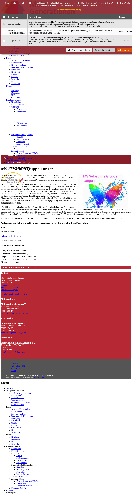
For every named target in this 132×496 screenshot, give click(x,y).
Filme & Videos (17, 104)
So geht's (20, 137)
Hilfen (13, 95)
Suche (13, 371)
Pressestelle (21, 155)
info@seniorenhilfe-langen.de (13, 352)
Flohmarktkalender (24, 158)
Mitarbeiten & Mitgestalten (22, 135)
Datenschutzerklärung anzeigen (70, 10)
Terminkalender (17, 397)
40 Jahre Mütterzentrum (21, 393)
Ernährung (15, 74)
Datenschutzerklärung (19, 366)
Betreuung (15, 93)
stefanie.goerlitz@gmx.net (11, 236)
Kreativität (15, 72)
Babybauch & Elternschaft (22, 67)
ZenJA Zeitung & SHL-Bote (28, 153)
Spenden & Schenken (20, 146)
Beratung (15, 90)
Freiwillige (20, 141)
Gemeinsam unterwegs (20, 402)
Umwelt (14, 77)
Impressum (15, 368)
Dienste (9, 86)
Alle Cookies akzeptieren (78, 50)
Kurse (8, 58)
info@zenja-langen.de (10, 285)
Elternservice (21, 123)
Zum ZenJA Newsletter (17, 294)
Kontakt (9, 162)
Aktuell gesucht (22, 139)
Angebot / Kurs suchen (20, 60)
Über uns (15, 107)
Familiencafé (16, 395)
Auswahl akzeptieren (104, 50)
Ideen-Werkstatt (22, 144)
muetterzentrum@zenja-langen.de (14, 313)
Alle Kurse (15, 83)
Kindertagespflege (18, 65)
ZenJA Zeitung (17, 151)
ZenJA (19, 109)
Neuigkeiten (16, 102)
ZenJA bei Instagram (9, 289)
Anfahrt (4, 294)
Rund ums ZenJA (13, 100)
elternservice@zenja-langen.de (13, 333)
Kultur (14, 81)
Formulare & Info (18, 160)
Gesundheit (16, 79)
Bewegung (15, 70)
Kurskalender (16, 63)
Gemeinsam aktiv (18, 400)
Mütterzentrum (22, 111)
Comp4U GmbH (38, 377)
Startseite (14, 364)
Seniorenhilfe (21, 125)
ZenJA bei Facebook (9, 287)
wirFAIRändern (17, 56)
